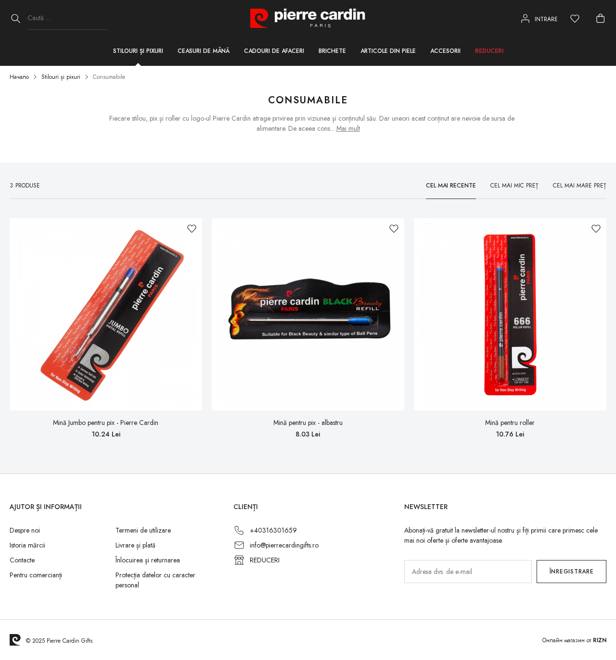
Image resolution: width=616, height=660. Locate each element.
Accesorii (445, 51)
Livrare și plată (135, 545)
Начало (19, 77)
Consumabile (109, 77)
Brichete (332, 51)
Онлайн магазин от (574, 640)
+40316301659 (273, 530)
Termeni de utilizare (143, 530)
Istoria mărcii (27, 545)
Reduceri (489, 51)
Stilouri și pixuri (138, 51)
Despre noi (25, 530)
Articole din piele (388, 51)
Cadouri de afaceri (274, 51)
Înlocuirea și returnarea (148, 560)
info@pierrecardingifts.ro (284, 545)
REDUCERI (265, 560)
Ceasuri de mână (204, 51)
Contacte (22, 560)
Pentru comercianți (36, 575)
